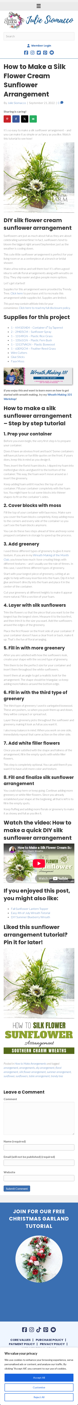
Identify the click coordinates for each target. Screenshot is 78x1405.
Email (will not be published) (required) (29, 1156)
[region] (39, 1376)
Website (9, 1172)
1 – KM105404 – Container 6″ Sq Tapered (37, 327)
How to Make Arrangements (30, 1063)
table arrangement (39, 1076)
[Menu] (38, 6)
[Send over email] (33, 119)
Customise (39, 1387)
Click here (17, 293)
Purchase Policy (49, 1340)
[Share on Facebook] (16, 119)
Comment (10, 1099)
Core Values (20, 1340)
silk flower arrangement (32, 1071)
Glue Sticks (18, 356)
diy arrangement (45, 1067)
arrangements (27, 1067)
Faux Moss (17, 361)
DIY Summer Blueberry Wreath (30, 917)
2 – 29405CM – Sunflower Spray (31, 331)
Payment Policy (22, 1344)
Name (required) (15, 1141)
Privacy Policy (52, 1344)
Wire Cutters (19, 352)
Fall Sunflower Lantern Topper (29, 908)
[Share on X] (24, 119)
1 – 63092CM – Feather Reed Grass (33, 348)
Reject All (39, 1397)
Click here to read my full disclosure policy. (44, 307)
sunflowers (22, 1076)
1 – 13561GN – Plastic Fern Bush (31, 340)
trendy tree (57, 1076)
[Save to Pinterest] (7, 119)
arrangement (11, 1067)
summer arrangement (59, 1071)
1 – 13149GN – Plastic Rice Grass (32, 336)
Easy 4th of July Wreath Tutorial (30, 913)
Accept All (39, 1377)
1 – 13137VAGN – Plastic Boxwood (33, 344)
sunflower (9, 1076)
